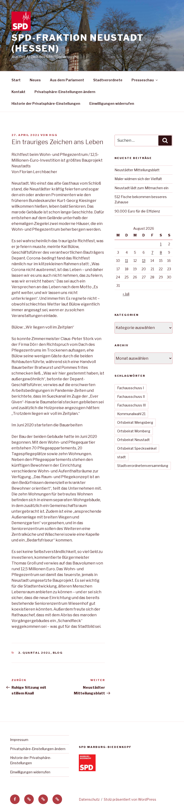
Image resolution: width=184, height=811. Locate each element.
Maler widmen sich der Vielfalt (138, 179)
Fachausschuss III (131, 405)
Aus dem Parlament (67, 80)
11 (126, 261)
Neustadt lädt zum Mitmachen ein (141, 188)
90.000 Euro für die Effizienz (137, 211)
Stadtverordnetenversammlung (142, 466)
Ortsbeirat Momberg (133, 431)
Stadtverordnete (107, 80)
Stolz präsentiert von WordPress (130, 799)
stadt (121, 457)
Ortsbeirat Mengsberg (135, 422)
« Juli (126, 294)
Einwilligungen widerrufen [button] (111, 103)
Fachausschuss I (130, 388)
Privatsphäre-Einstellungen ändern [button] (64, 92)
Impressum (19, 740)
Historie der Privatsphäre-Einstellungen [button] (46, 103)
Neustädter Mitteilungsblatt (137, 170)
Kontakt (18, 92)
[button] (29, 799)
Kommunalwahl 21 (131, 414)
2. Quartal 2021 (34, 652)
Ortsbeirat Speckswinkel (136, 448)
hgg (53, 135)
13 (143, 261)
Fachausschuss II (131, 396)
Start (16, 80)
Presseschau (143, 80)
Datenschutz (89, 799)
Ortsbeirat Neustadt (133, 440)
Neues (35, 80)
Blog (58, 652)
